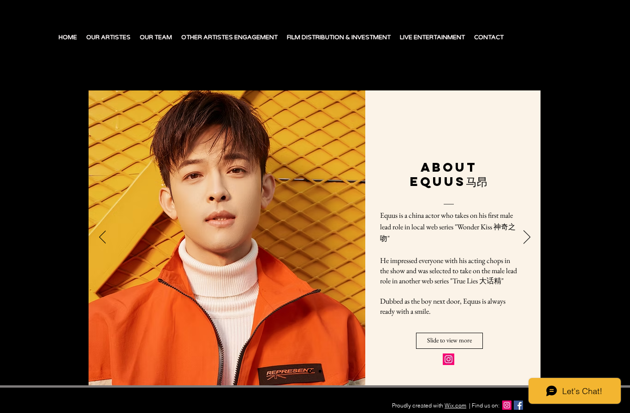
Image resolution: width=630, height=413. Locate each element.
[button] (449, 341)
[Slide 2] (320, 371)
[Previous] (102, 237)
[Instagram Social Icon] (506, 405)
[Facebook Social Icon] (518, 405)
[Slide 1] (310, 371)
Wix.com (455, 405)
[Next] (526, 237)
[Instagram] (448, 359)
